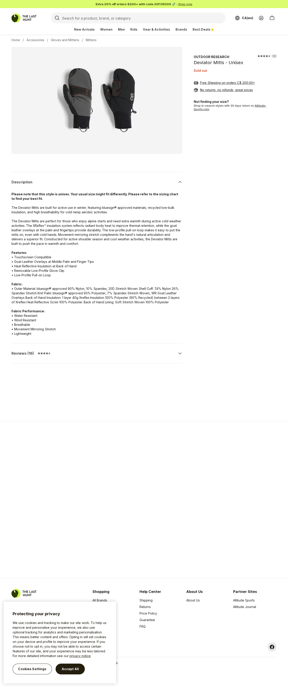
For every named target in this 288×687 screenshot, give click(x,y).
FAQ (143, 626)
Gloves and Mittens (65, 40)
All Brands (99, 600)
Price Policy (148, 613)
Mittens (91, 40)
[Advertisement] (72, 499)
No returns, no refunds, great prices (226, 90)
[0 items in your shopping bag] (272, 18)
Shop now (185, 4)
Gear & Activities (156, 29)
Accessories (35, 40)
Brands (181, 29)
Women (106, 29)
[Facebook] (272, 646)
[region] (60, 642)
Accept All (70, 669)
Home (15, 40)
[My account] (261, 18)
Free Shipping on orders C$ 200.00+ (227, 83)
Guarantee (147, 620)
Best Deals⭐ (203, 29)
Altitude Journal (244, 607)
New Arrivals (84, 29)
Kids (133, 29)
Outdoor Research (211, 57)
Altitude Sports (244, 600)
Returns (145, 607)
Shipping (146, 600)
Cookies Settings (32, 669)
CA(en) (247, 18)
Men (121, 29)
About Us (193, 600)
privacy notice (80, 656)
